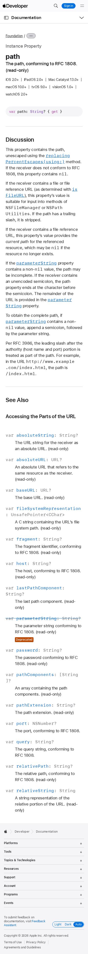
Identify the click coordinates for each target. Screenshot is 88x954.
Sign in (68, 6)
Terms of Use (13, 942)
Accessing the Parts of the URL (41, 416)
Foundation (14, 36)
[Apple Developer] (15, 6)
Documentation (26, 17)
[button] (56, 6)
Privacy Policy (36, 942)
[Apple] (7, 831)
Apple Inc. (36, 935)
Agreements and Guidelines (22, 947)
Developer (22, 831)
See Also (17, 400)
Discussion (20, 139)
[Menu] (82, 6)
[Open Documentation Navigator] (6, 17)
